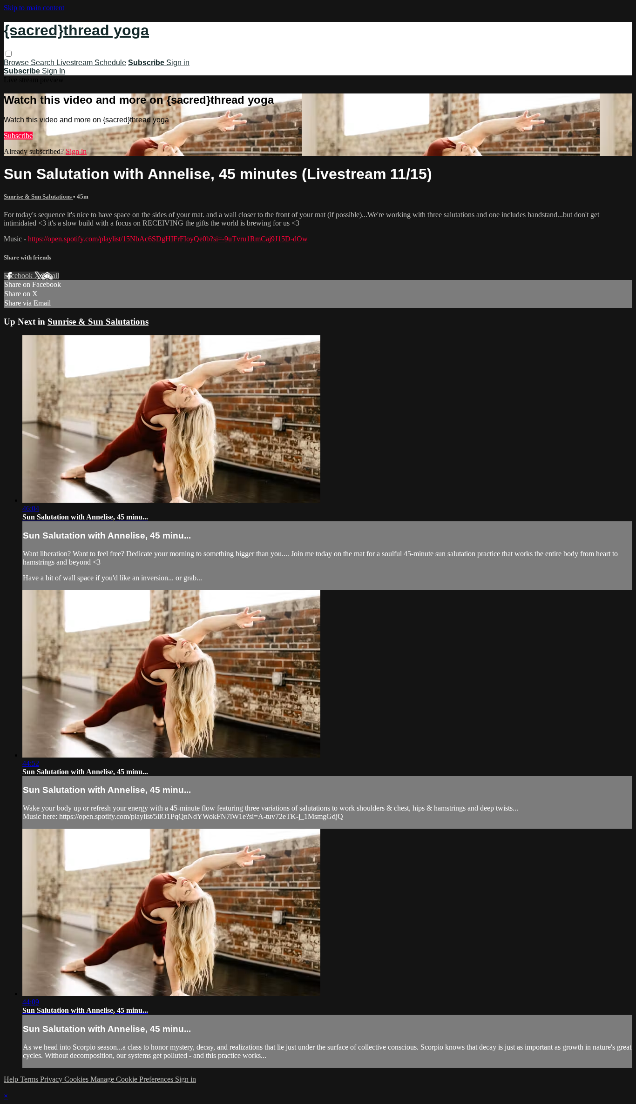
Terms (30, 1079)
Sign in (177, 63)
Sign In (53, 71)
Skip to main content (34, 8)
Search (43, 63)
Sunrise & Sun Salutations (38, 196)
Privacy (52, 1079)
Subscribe (18, 136)
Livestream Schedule (91, 63)
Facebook (19, 275)
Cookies (77, 1079)
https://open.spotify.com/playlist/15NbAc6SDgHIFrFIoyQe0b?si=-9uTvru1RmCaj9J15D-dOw (168, 239)
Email (50, 275)
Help (12, 1079)
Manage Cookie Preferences (132, 1079)
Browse (17, 63)
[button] (9, 54)
